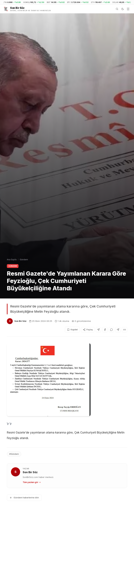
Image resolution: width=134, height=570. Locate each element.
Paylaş (89, 329)
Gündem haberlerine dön (26, 497)
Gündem (24, 259)
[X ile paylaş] (98, 329)
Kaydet (74, 329)
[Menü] (128, 9)
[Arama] (117, 9)
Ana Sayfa (12, 259)
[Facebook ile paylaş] (105, 329)
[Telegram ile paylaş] (118, 329)
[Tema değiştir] (122, 9)
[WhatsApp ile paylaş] (111, 329)
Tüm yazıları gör (30, 482)
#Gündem (14, 454)
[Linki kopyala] (124, 329)
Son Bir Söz (20, 321)
